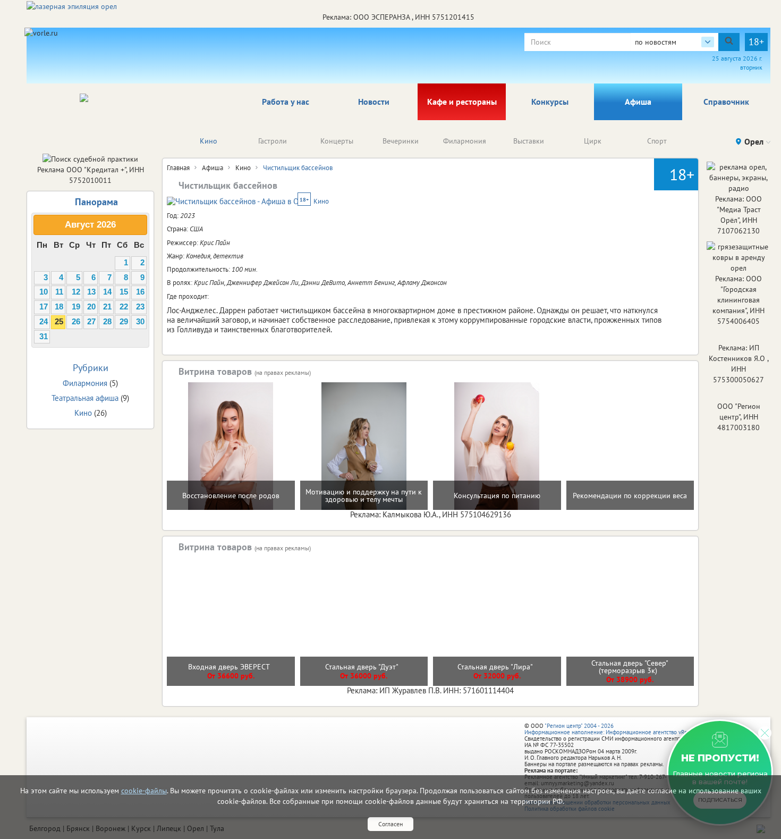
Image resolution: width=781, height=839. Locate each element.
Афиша (638, 101)
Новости (373, 101)
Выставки (528, 141)
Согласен (390, 824)
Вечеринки (401, 141)
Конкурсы (549, 101)
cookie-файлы (144, 790)
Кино (208, 141)
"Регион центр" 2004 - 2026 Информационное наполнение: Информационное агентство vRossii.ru (613, 729)
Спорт (657, 141)
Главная (178, 167)
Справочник (726, 101)
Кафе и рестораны (462, 101)
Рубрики (90, 368)
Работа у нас (285, 101)
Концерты (336, 141)
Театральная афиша (85, 398)
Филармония (464, 141)
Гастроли (272, 141)
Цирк (592, 141)
